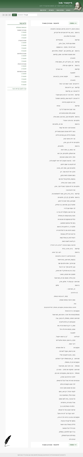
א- (3, 15)
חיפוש (14, 15)
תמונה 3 (23, 38)
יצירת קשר (43, 10)
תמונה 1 (23, 32)
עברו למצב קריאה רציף (19, 89)
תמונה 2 (23, 35)
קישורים (51, 10)
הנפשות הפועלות (21, 27)
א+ (9, 15)
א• (6, 15)
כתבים (68, 10)
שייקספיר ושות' (65, 3)
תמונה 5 (23, 85)
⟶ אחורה (73, 23)
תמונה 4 (23, 51)
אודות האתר (60, 10)
